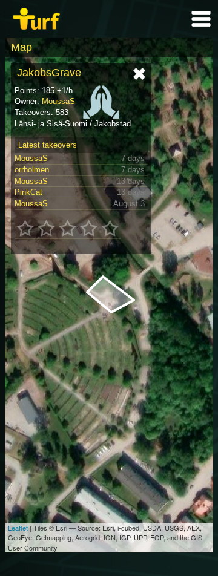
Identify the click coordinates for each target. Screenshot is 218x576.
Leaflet (18, 527)
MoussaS (58, 101)
